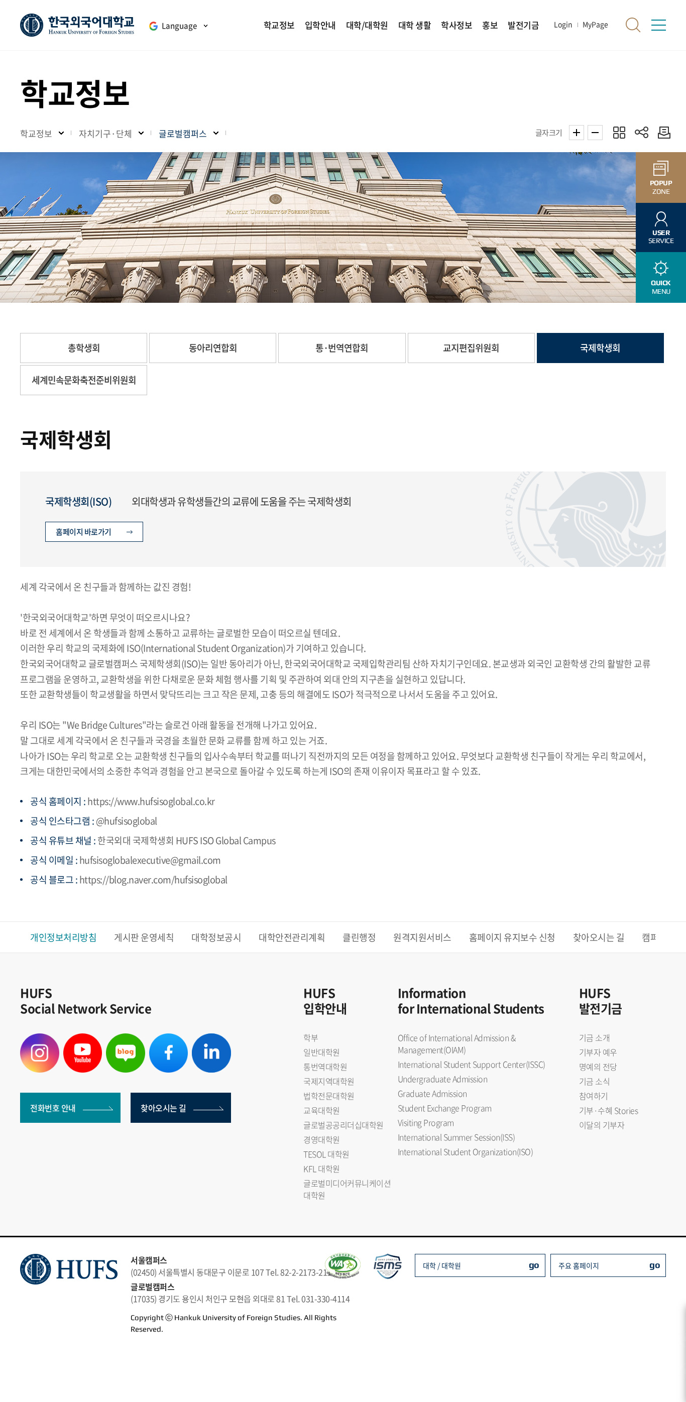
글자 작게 (595, 132)
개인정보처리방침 (63, 937)
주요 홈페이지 (578, 1265)
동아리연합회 (213, 348)
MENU (661, 287)
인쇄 (661, 132)
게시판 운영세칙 (144, 937)
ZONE (661, 187)
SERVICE (661, 236)
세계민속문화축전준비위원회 (84, 380)
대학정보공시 (216, 937)
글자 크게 (576, 132)
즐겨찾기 (619, 132)
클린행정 (359, 937)
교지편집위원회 (471, 348)
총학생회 (84, 348)
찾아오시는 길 (599, 937)
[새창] (39, 1039)
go (534, 1264)
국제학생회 (600, 348)
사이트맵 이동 (658, 25)
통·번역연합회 (341, 348)
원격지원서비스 (422, 937)
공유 (641, 132)
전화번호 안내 (53, 1108)
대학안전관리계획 (292, 937)
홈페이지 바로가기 (83, 531)
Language (179, 25)
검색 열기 (633, 25)
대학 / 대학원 (442, 1265)
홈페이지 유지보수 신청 (512, 937)
